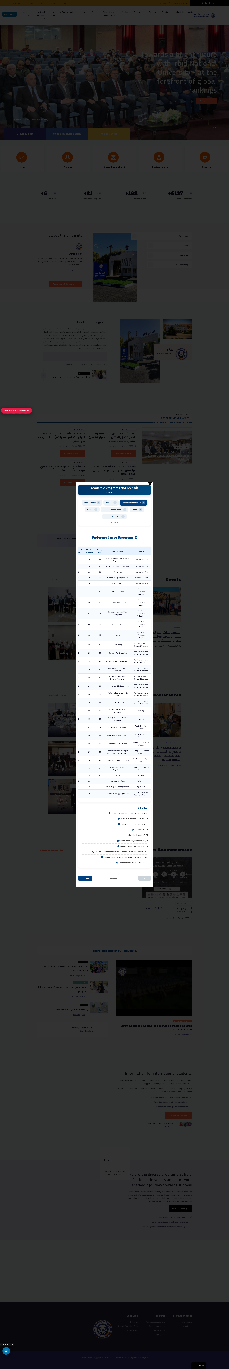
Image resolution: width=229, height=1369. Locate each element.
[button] (6, 1351)
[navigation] (198, 1365)
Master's (110, 502)
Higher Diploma (91, 502)
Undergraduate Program (133, 502)
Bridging (91, 509)
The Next (86, 878)
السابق (144, 878)
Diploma (136, 509)
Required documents (113, 516)
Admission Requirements (114, 509)
